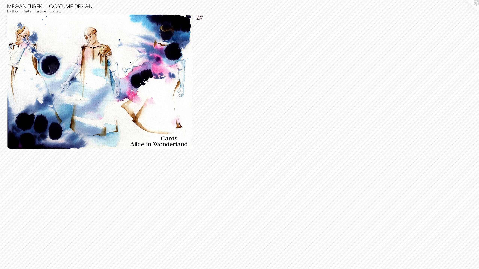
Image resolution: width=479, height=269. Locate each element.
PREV (10, 106)
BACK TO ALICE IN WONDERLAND (24, 109)
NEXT (17, 106)
